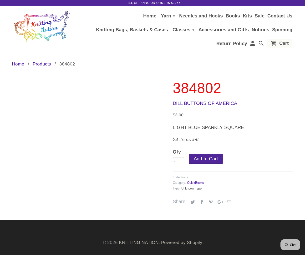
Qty (177, 151)
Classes (183, 29)
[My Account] (253, 44)
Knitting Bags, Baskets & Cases (132, 29)
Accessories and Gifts (223, 29)
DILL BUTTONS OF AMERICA (205, 103)
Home (149, 16)
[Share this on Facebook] (201, 202)
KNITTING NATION (139, 242)
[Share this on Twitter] (192, 202)
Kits (247, 16)
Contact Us (279, 16)
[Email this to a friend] (228, 202)
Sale (259, 16)
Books (233, 16)
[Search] (261, 44)
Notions (260, 29)
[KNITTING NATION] (41, 26)
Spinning (282, 29)
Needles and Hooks (201, 16)
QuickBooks (195, 182)
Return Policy (231, 43)
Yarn (168, 15)
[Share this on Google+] (219, 202)
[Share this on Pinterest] (210, 202)
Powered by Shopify (181, 242)
